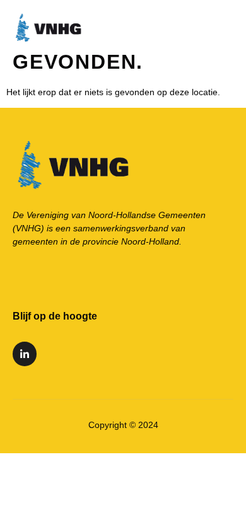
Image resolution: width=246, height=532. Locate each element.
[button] (228, 26)
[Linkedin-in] (25, 354)
